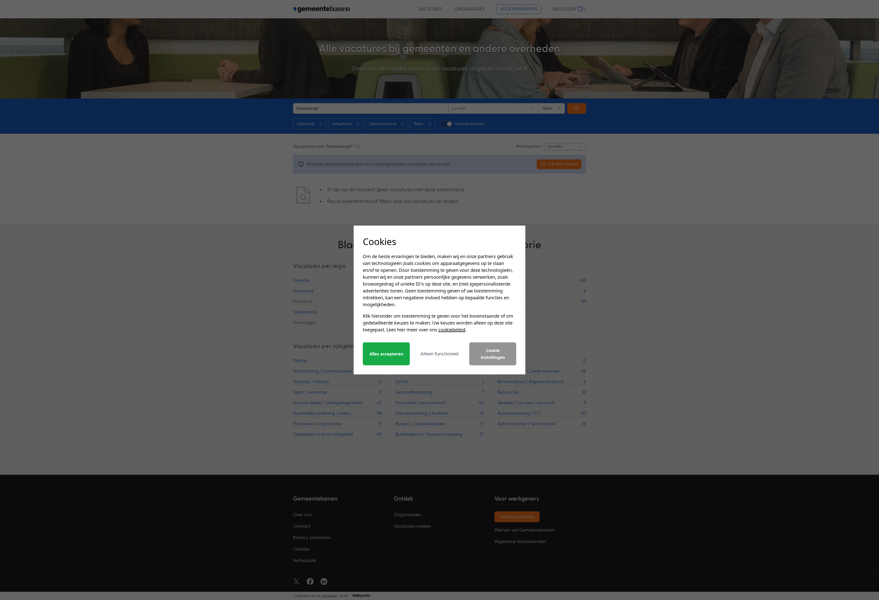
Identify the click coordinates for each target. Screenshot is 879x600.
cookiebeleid (451, 330)
